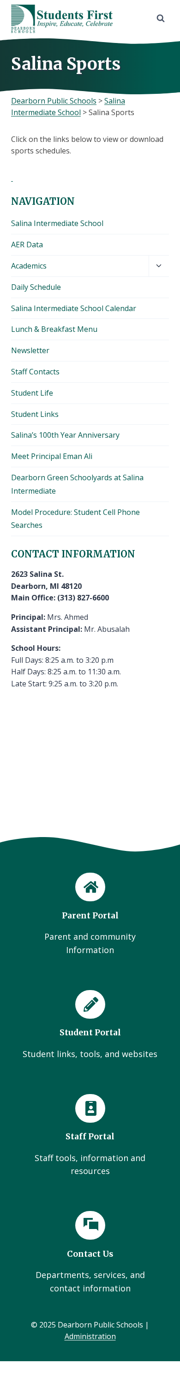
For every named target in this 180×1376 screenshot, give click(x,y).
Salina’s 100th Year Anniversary (65, 435)
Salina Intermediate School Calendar (73, 308)
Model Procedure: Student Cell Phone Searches (75, 519)
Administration (90, 1336)
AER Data (27, 244)
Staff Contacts (35, 372)
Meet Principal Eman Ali (51, 456)
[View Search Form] (160, 18)
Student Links (35, 414)
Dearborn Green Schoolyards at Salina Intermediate (77, 484)
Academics (29, 266)
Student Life (32, 393)
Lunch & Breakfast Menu (54, 329)
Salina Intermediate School (57, 223)
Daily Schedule (36, 287)
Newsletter (30, 350)
